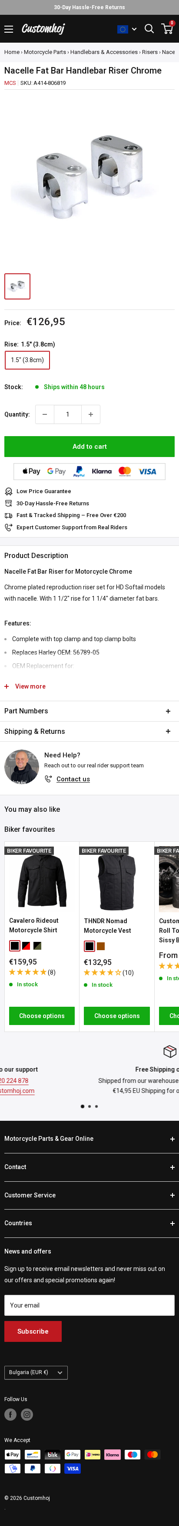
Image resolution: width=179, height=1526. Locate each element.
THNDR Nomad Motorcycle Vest (107, 926)
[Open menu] (8, 29)
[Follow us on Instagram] (27, 1414)
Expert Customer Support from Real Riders (72, 527)
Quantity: (17, 414)
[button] (28, 971)
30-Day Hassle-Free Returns (53, 503)
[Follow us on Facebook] (10, 1414)
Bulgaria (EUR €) (28, 1372)
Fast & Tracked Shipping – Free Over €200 (71, 515)
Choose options (42, 1015)
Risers (150, 52)
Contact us (73, 779)
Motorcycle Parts (45, 52)
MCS (10, 83)
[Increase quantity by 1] (91, 414)
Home (12, 52)
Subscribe (33, 1331)
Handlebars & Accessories (104, 52)
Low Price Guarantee (44, 491)
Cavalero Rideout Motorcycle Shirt (34, 925)
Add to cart (90, 446)
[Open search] (149, 29)
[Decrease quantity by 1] (45, 414)
